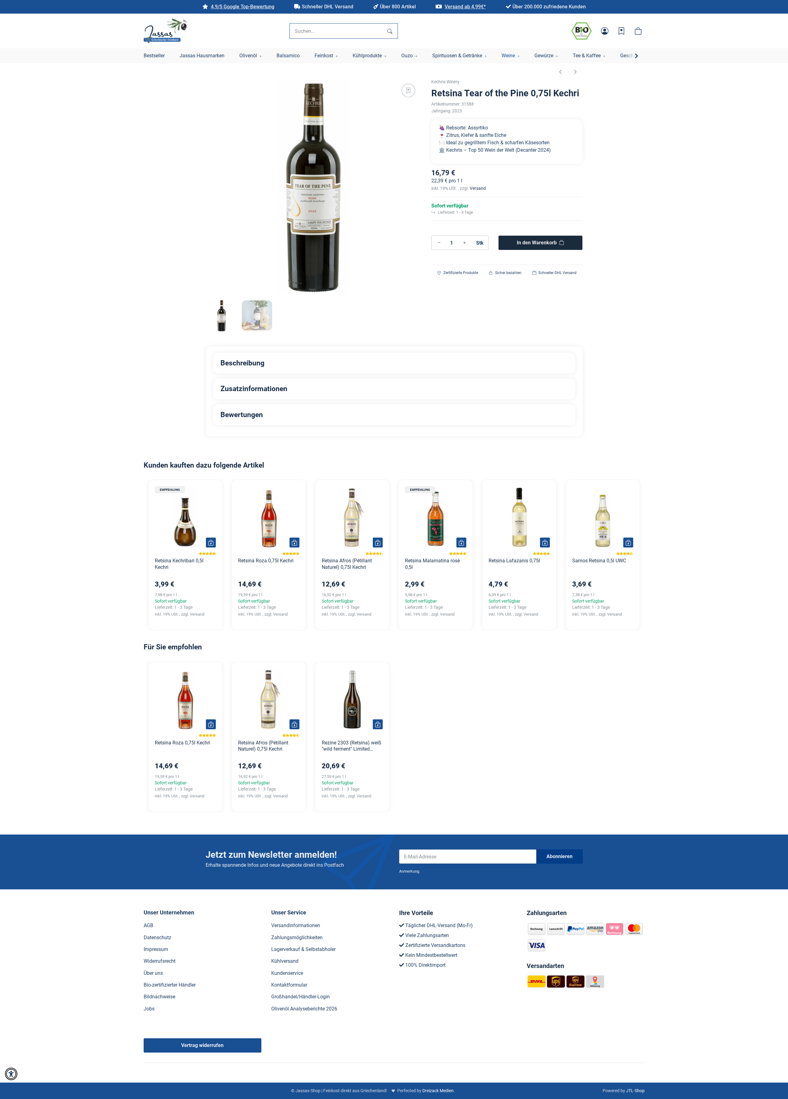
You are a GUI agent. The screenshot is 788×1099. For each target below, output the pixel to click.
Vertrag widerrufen (202, 1045)
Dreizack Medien (438, 1090)
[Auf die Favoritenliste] (408, 90)
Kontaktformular (289, 985)
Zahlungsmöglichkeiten (297, 937)
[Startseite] (165, 31)
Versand (478, 188)
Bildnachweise (159, 997)
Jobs (149, 1009)
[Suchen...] (389, 31)
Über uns (153, 973)
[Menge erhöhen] (464, 243)
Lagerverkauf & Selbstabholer (303, 949)
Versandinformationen (295, 925)
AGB (148, 925)
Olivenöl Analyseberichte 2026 (304, 1009)
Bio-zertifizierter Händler (170, 985)
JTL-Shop (635, 1090)
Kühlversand (284, 961)
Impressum (156, 949)
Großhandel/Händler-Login (300, 997)
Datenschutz (157, 937)
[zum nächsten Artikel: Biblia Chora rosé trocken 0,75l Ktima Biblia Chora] (575, 71)
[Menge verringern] (439, 243)
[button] (604, 30)
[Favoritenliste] (621, 30)
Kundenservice (287, 973)
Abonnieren (559, 856)
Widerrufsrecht (160, 961)
